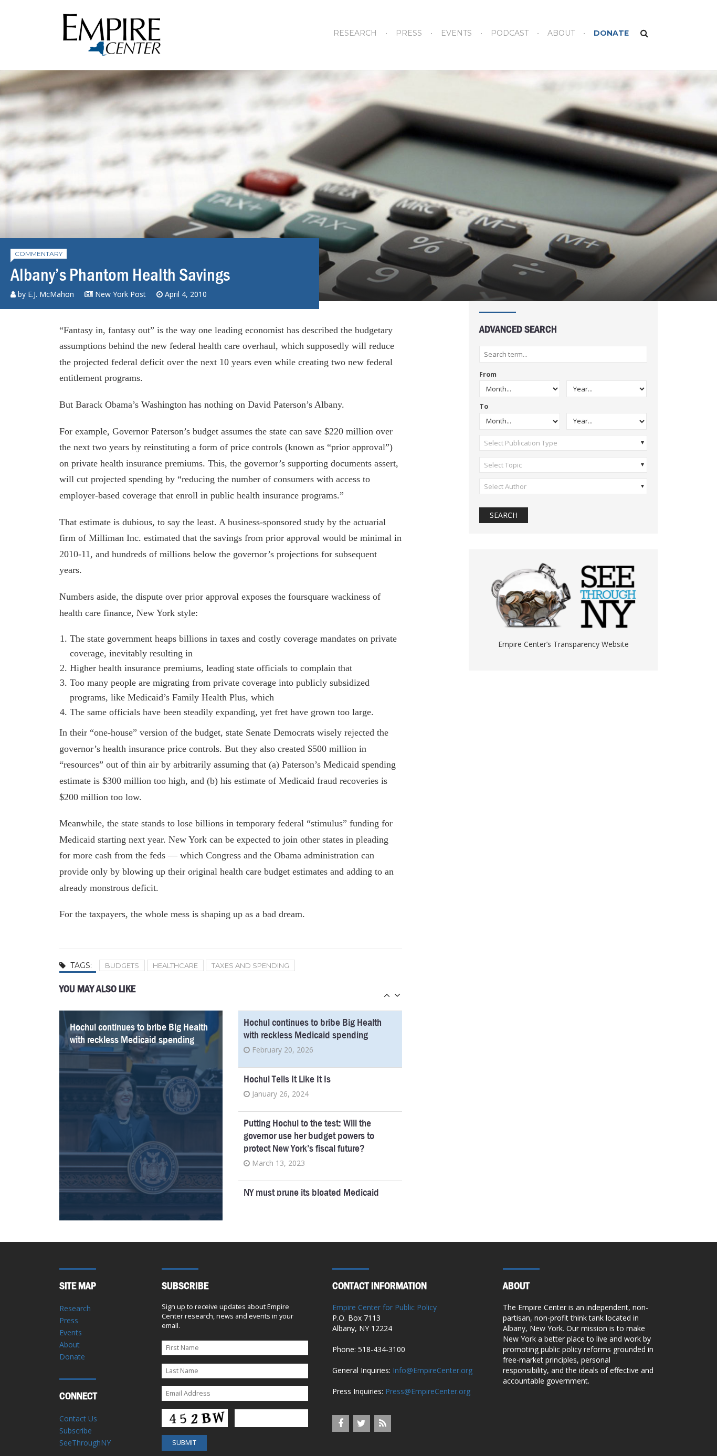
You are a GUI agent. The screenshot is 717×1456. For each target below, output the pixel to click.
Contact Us (78, 1418)
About (561, 33)
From (488, 374)
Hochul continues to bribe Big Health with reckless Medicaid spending (139, 1033)
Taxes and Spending (250, 965)
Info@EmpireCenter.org (432, 1370)
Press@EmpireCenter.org (427, 1391)
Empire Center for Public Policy (384, 1307)
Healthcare (175, 965)
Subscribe (75, 1431)
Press (409, 33)
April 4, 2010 (186, 294)
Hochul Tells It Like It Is (287, 1079)
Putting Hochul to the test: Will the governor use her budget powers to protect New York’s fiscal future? (309, 1136)
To (483, 406)
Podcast (510, 33)
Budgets (122, 965)
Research (355, 33)
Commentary (38, 254)
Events (456, 33)
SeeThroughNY (85, 1443)
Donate (611, 33)
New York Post (120, 294)
